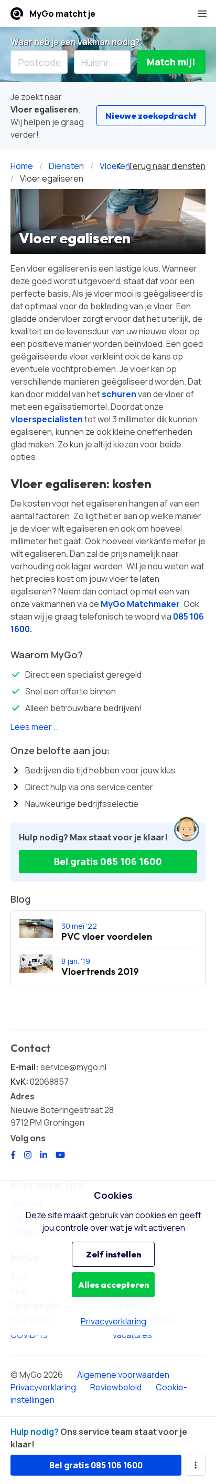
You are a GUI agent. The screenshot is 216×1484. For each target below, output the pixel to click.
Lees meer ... (35, 727)
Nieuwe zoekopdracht (151, 115)
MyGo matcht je (62, 13)
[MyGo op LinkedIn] (43, 1154)
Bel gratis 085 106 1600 (108, 861)
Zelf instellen (113, 1254)
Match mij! (171, 61)
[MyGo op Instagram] (28, 1154)
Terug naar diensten (166, 166)
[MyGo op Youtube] (60, 1154)
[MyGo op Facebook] (13, 1154)
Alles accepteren (113, 1284)
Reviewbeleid (116, 1387)
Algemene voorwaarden (123, 1374)
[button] (202, 13)
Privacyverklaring (43, 1387)
